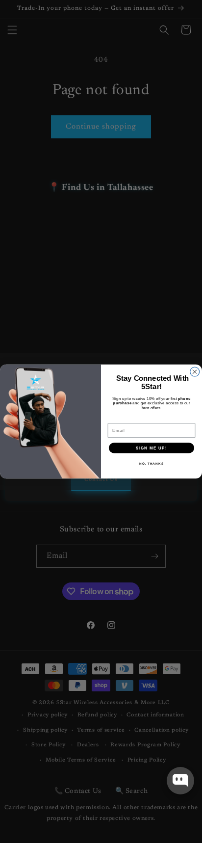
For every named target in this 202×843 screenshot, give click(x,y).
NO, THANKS (151, 463)
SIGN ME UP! (151, 448)
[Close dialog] (195, 371)
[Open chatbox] (180, 780)
